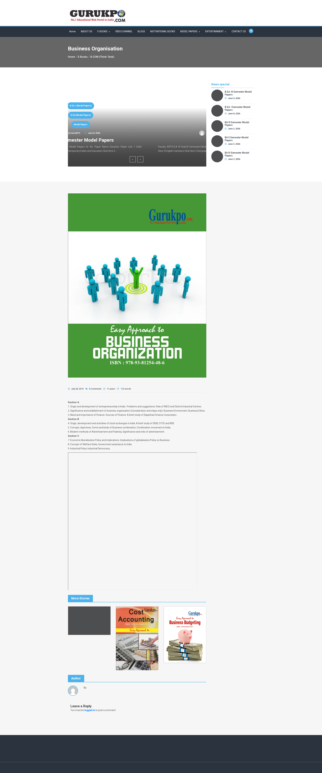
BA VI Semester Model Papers (137, 140)
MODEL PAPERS (188, 31)
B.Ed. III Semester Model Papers (238, 93)
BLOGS (141, 31)
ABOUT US (86, 31)
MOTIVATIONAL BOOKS (162, 31)
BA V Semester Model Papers (237, 139)
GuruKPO (132, 133)
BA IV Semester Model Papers (237, 154)
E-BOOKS (102, 31)
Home (72, 31)
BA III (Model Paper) (137, 115)
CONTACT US (239, 31)
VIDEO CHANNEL (123, 31)
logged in (89, 710)
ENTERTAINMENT (214, 31)
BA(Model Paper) (137, 124)
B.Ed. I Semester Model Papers (237, 108)
